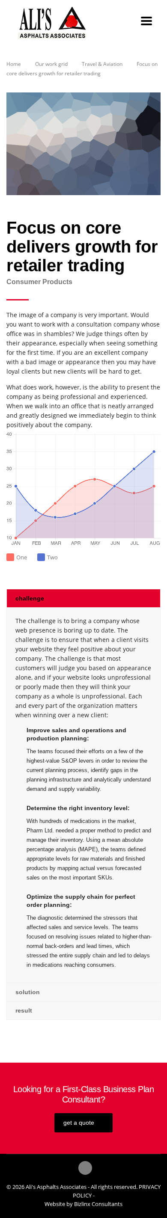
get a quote (78, 1122)
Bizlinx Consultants (98, 1204)
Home (13, 64)
